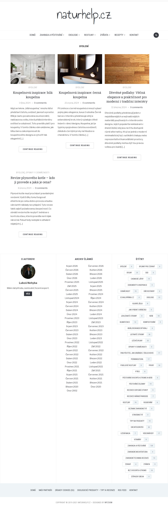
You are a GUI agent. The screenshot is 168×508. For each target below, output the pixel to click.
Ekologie (73, 35)
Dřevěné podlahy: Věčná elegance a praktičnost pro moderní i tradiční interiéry (127, 96)
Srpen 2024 (72, 302)
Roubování (151, 402)
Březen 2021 (96, 382)
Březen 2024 (96, 310)
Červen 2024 (71, 306)
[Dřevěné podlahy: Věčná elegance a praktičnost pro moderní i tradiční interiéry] (127, 69)
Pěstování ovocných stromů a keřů (140, 378)
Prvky (154, 365)
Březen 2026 (96, 274)
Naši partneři (45, 490)
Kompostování (152, 322)
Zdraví (130, 464)
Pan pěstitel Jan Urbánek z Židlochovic (140, 353)
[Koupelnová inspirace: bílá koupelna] (32, 69)
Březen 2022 (96, 358)
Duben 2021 (72, 382)
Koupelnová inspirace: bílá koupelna (32, 94)
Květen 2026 (96, 270)
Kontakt (134, 35)
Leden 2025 (72, 294)
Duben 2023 (72, 334)
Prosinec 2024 (96, 294)
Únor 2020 (96, 386)
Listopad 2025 (96, 282)
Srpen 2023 (72, 326)
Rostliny (89, 35)
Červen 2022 (72, 354)
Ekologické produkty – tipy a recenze (96, 490)
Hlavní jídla (140, 304)
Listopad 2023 (96, 318)
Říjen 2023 (72, 322)
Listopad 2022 (96, 342)
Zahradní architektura (140, 452)
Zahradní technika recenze (140, 458)
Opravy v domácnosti (37, 172)
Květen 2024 (96, 306)
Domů (32, 35)
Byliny (132, 273)
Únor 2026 (72, 278)
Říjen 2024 (96, 298)
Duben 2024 (72, 310)
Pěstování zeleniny (140, 384)
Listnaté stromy (140, 334)
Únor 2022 (72, 362)
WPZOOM (108, 502)
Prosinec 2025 (72, 282)
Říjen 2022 (72, 346)
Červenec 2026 (96, 266)
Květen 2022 (96, 354)
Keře (154, 316)
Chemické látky (140, 279)
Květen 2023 (96, 330)
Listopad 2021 (96, 366)
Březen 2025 (96, 290)
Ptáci (140, 371)
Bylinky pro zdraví (149, 266)
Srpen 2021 (72, 374)
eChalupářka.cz (129, 297)
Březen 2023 (96, 334)
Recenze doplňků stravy (140, 390)
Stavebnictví (140, 415)
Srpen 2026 (72, 266)
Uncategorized (140, 427)
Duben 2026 (72, 274)
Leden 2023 (96, 338)
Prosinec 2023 (72, 318)
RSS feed (122, 490)
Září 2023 (96, 322)
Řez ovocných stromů (140, 470)
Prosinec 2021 (72, 366)
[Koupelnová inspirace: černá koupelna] (80, 69)
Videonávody (151, 433)
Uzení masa (128, 433)
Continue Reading (33, 149)
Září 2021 (95, 370)
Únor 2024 (72, 314)
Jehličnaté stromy (131, 316)
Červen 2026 (71, 270)
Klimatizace (128, 322)
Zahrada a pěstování (51, 35)
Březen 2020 (72, 386)
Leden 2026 (96, 278)
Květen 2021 (96, 378)
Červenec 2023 (96, 326)
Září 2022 (95, 346)
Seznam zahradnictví (140, 409)
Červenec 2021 (95, 374)
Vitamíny (140, 439)
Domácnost (128, 291)
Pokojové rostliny (130, 365)
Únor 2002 (72, 390)
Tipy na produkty (140, 421)
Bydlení (32, 87)
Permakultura (140, 359)
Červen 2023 (71, 330)
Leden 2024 (96, 314)
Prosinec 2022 (72, 342)
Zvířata (104, 35)
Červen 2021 (72, 378)
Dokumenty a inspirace (140, 285)
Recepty (119, 35)
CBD (149, 273)
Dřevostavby (152, 291)
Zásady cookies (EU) (64, 490)
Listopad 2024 (72, 298)
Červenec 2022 (96, 350)
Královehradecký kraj (140, 328)
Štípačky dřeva (140, 477)
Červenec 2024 (96, 302)
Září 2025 (72, 286)
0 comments (40, 103)
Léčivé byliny (140, 341)
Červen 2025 (71, 290)
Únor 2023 (72, 338)
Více (28, 294)
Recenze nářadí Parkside (140, 396)
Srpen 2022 (72, 350)
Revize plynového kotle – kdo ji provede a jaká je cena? (33, 180)
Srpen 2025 (96, 286)
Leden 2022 (96, 362)
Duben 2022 (72, 358)
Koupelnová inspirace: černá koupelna (80, 94)
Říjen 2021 (72, 370)
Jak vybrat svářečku (140, 310)
